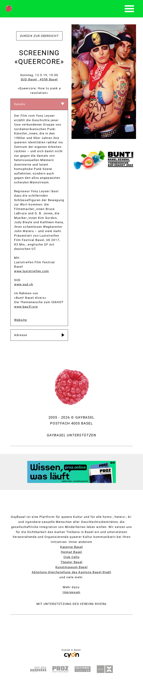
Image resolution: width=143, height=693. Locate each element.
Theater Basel (71, 562)
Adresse (20, 335)
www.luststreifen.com (31, 271)
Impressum (71, 592)
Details (19, 104)
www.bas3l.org (26, 306)
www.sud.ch (23, 284)
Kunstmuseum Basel (71, 567)
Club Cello (71, 557)
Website (20, 320)
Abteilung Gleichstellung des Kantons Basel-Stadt (71, 572)
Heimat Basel (71, 552)
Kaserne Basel (71, 547)
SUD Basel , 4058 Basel (39, 79)
